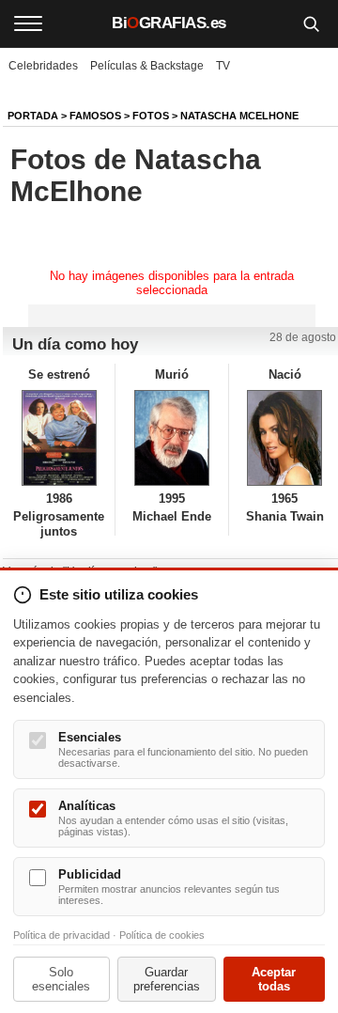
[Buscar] (311, 23)
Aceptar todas (274, 979)
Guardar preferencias (166, 979)
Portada (33, 115)
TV (223, 65)
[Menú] (28, 23)
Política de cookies (162, 935)
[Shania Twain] (285, 438)
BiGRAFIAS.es (169, 23)
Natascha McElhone (239, 115)
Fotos (150, 115)
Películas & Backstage (147, 65)
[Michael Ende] (171, 438)
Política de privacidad (61, 935)
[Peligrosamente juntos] (58, 438)
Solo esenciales (61, 979)
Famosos (95, 115)
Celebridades (43, 65)
